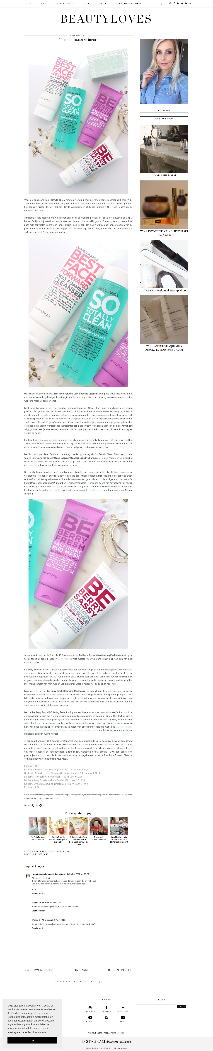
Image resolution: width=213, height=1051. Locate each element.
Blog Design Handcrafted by (106, 1048)
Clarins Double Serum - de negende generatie (58, 839)
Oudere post (119, 970)
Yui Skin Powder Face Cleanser (38, 838)
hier (57, 798)
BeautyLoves (106, 19)
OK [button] (32, 1040)
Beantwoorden (38, 893)
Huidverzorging (40, 854)
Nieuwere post (40, 970)
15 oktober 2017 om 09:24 (77, 874)
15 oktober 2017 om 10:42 (50, 902)
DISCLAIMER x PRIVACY (129, 3)
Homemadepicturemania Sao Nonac (48, 874)
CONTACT (104, 3)
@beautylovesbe (107, 1041)
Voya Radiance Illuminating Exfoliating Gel (74, 730)
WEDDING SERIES (65, 3)
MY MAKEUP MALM (164, 175)
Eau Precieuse (96, 490)
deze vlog (63, 659)
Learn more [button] (39, 1032)
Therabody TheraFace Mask (98, 838)
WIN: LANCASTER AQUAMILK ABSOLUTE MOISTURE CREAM (164, 347)
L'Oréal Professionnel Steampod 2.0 (164, 290)
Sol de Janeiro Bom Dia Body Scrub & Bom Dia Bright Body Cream (78, 841)
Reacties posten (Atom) (87, 982)
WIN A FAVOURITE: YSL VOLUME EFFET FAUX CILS (164, 232)
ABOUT (44, 3)
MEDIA (86, 3)
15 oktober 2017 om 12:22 (53, 920)
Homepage (80, 970)
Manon (35, 902)
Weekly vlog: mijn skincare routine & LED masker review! (119, 839)
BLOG (28, 3)
